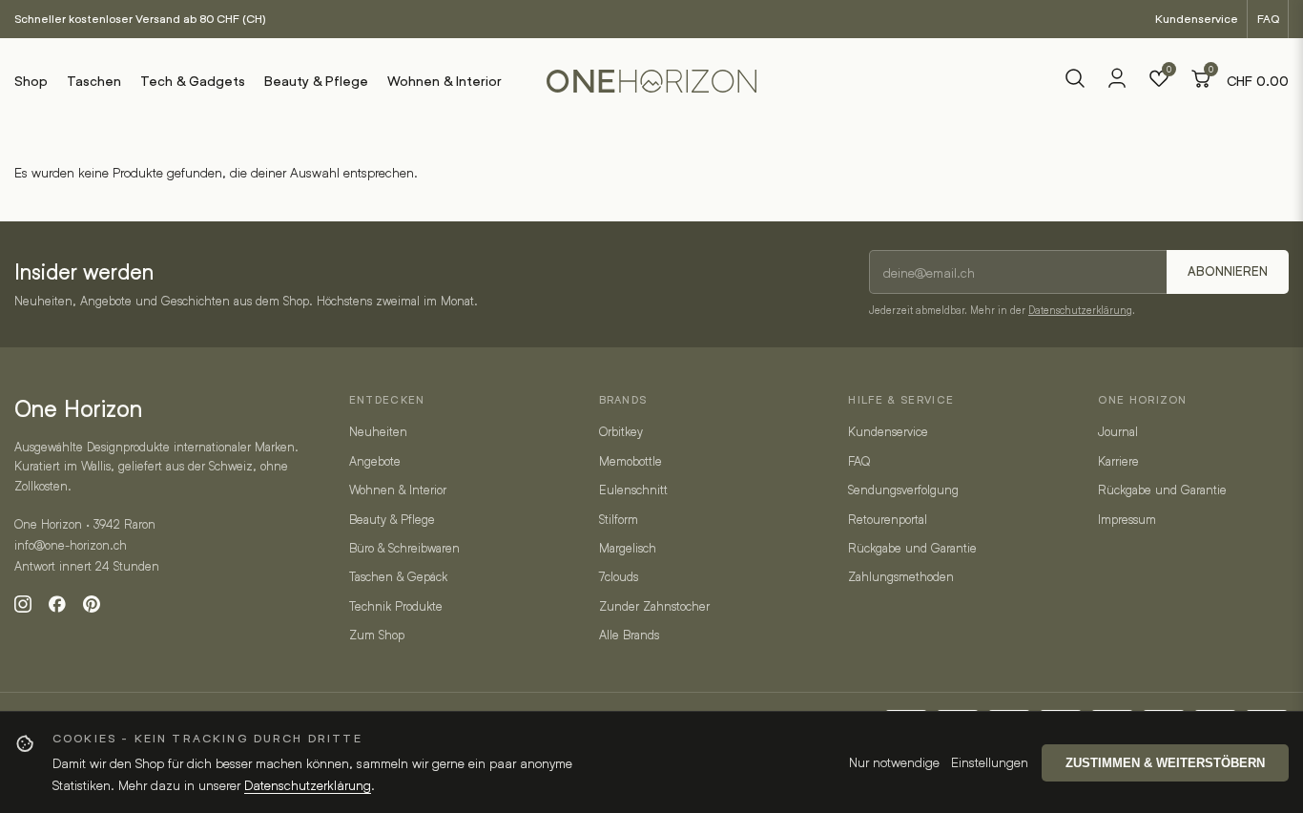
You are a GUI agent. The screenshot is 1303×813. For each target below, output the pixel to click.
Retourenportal (887, 519)
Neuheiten (378, 431)
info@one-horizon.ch (70, 544)
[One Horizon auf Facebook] (57, 604)
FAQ (1268, 18)
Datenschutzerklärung (1080, 309)
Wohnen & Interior (444, 81)
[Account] (1117, 84)
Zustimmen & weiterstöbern (1165, 763)
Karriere (1118, 461)
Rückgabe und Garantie (912, 547)
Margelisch (627, 547)
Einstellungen (989, 762)
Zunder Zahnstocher (654, 606)
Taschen (94, 81)
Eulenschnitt (633, 489)
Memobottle (630, 461)
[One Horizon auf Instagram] (22, 604)
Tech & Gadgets (192, 81)
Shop (31, 81)
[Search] (1075, 81)
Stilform (618, 519)
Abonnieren (1228, 271)
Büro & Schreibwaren (404, 547)
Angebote (375, 461)
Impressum (1127, 519)
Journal (1118, 431)
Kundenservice (1196, 18)
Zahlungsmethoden (901, 576)
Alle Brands (629, 634)
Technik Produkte (396, 606)
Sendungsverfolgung (903, 489)
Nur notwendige (894, 762)
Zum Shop (376, 634)
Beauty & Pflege (316, 81)
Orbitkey (621, 431)
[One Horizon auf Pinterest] (91, 604)
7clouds (618, 576)
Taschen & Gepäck (398, 576)
